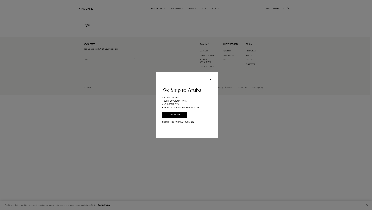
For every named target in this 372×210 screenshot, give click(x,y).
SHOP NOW (175, 114)
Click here (189, 122)
